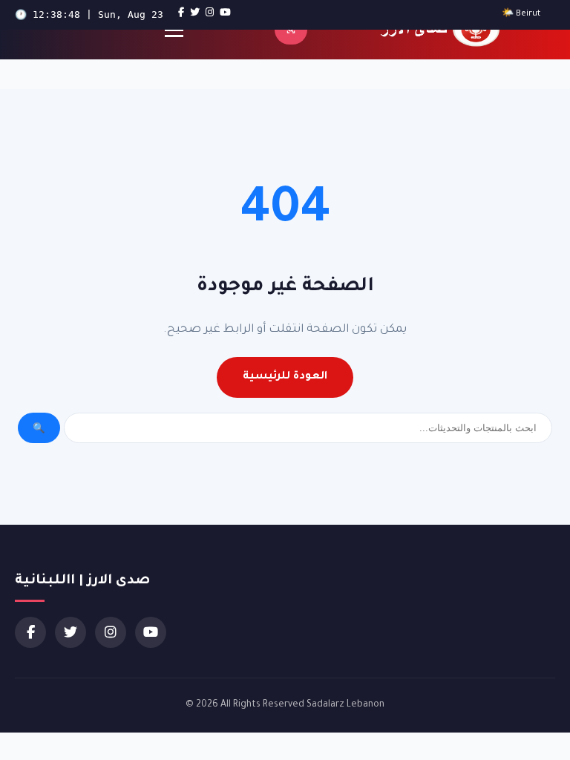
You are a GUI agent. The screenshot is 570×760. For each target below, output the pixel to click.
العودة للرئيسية (285, 377)
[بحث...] (291, 30)
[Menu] (174, 30)
